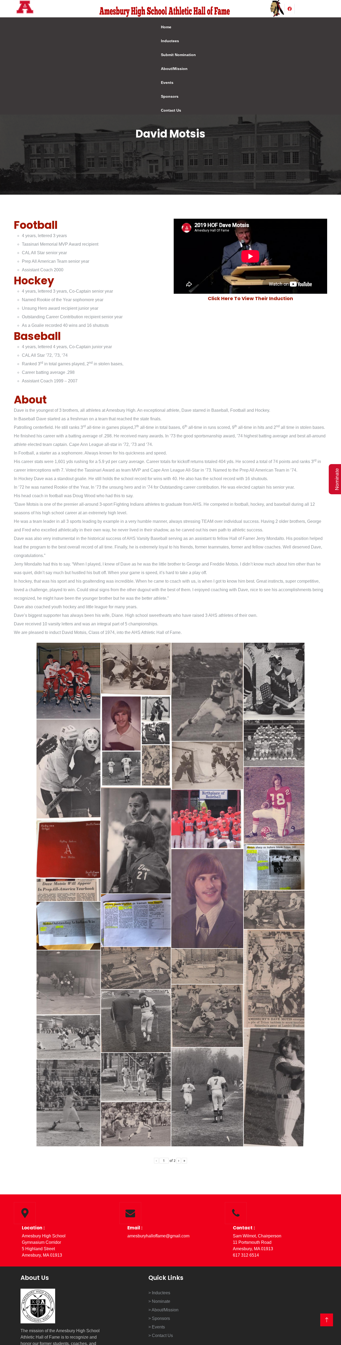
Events (163, 82)
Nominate (337, 479)
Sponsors (166, 96)
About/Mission (170, 68)
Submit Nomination (174, 55)
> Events (156, 1327)
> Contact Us (160, 1335)
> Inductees (159, 1293)
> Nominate (159, 1301)
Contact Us (167, 110)
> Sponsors (159, 1318)
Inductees (166, 41)
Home (162, 27)
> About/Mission (163, 1310)
